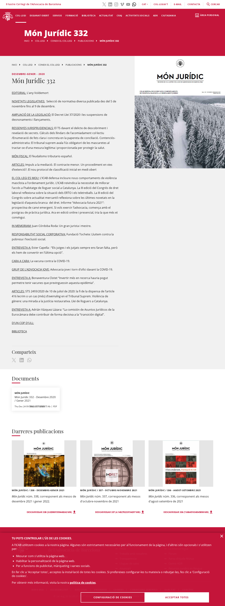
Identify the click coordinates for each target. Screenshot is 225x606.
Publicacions (86, 40)
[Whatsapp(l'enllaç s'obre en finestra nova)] (134, 4)
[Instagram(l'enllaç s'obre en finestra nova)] (116, 4)
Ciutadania (168, 15)
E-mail (178, 4)
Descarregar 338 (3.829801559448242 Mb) (49, 512)
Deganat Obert (39, 15)
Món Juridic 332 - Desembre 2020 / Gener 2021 (35, 398)
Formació (72, 15)
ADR (155, 15)
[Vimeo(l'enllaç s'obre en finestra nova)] (122, 4)
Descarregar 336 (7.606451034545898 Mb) (186, 512)
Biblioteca (89, 15)
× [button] (222, 536)
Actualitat (106, 15)
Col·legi (20, 15)
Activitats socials (138, 15)
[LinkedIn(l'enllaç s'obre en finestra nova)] (110, 4)
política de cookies (83, 583)
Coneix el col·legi (61, 40)
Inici (26, 40)
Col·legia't (161, 4)
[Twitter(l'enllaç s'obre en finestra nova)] (104, 4)
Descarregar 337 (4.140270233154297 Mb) (118, 512)
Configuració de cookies (113, 597)
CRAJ (119, 15)
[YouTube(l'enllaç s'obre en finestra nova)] (128, 4)
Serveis (57, 15)
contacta (194, 4)
